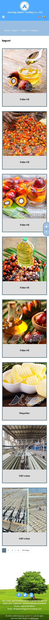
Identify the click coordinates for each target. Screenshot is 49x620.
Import (24, 30)
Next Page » (26, 550)
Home (7, 30)
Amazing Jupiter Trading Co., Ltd (24, 12)
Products (34, 30)
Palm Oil (24, 99)
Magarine (24, 413)
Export (15, 30)
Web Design (22, 618)
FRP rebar (24, 476)
